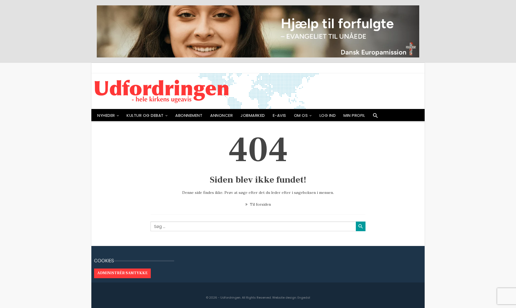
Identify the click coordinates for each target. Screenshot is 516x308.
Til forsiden (260, 204)
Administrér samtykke (122, 273)
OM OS (301, 115)
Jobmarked (253, 115)
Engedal (304, 297)
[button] (375, 116)
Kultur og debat (145, 115)
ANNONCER (221, 115)
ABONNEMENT (188, 115)
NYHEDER (106, 115)
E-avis (279, 115)
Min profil (354, 115)
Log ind (328, 115)
